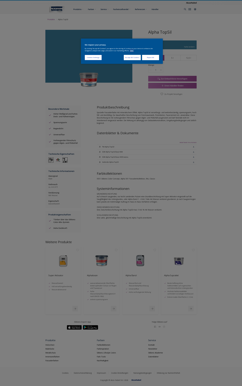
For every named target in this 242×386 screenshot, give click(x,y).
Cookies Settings (93, 57)
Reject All (150, 57)
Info (131, 51)
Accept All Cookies (132, 57)
